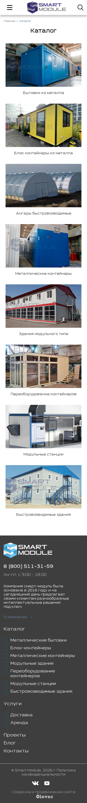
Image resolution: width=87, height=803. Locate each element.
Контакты (16, 751)
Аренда (19, 722)
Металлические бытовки (38, 640)
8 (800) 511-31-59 (28, 566)
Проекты (15, 735)
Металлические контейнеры (42, 655)
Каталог (14, 629)
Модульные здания (31, 663)
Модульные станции (33, 683)
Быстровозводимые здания (41, 691)
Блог (10, 743)
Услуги (13, 704)
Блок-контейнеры (30, 648)
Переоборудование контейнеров (32, 673)
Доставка (21, 715)
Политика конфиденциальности (49, 772)
